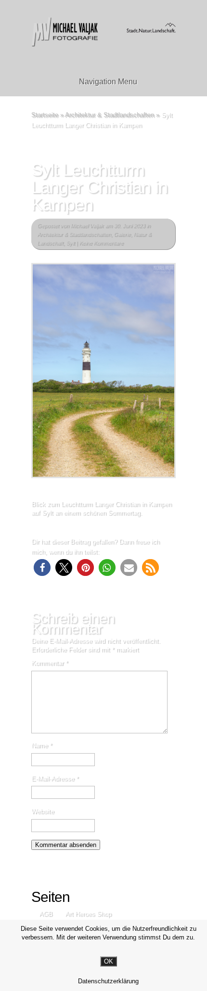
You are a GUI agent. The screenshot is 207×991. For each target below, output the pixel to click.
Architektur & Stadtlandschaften (109, 114)
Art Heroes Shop (88, 913)
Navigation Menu (108, 82)
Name (41, 745)
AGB (45, 913)
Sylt (70, 243)
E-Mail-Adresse (54, 778)
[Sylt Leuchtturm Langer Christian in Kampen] (103, 370)
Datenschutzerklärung (108, 981)
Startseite (44, 114)
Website (42, 811)
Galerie (122, 234)
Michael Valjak (87, 225)
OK (108, 961)
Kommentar (49, 662)
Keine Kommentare (101, 243)
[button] (42, 567)
